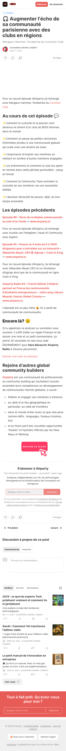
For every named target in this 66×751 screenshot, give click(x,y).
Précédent (13, 528)
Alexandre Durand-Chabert (23, 48)
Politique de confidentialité (47, 505)
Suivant (54, 528)
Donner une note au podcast (20, 356)
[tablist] (17, 549)
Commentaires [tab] (11, 549)
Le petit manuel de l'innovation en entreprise (24, 657)
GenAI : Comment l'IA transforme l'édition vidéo (23, 628)
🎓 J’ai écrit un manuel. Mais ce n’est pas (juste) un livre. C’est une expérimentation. (24, 665)
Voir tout (10, 681)
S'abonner (42, 4)
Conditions (45, 726)
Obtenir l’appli (48, 736)
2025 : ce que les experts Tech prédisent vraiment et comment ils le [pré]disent (24, 600)
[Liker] (5, 58)
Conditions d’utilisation (48, 499)
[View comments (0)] (13, 58)
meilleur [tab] (8, 588)
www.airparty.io (40, 221)
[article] (33, 608)
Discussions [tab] (32, 588)
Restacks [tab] (26, 549)
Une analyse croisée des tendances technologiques (20, 609)
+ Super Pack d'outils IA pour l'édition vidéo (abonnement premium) (25, 635)
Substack (11, 744)
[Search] (60, 588)
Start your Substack (23, 736)
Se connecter (56, 4)
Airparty (7, 377)
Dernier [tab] (20, 588)
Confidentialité (31, 726)
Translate (9, 13)
